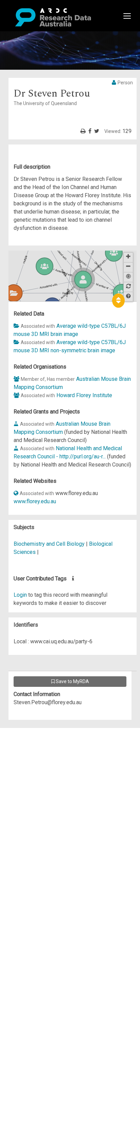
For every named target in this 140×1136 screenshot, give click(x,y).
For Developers (39, 764)
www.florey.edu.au (35, 501)
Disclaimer (34, 756)
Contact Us (34, 748)
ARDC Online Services (47, 772)
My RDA (30, 740)
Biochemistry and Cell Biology (50, 544)
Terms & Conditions (44, 793)
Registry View (37, 781)
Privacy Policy (38, 801)
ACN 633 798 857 (21, 821)
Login (20, 595)
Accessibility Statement (49, 809)
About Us (32, 732)
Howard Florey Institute (84, 395)
